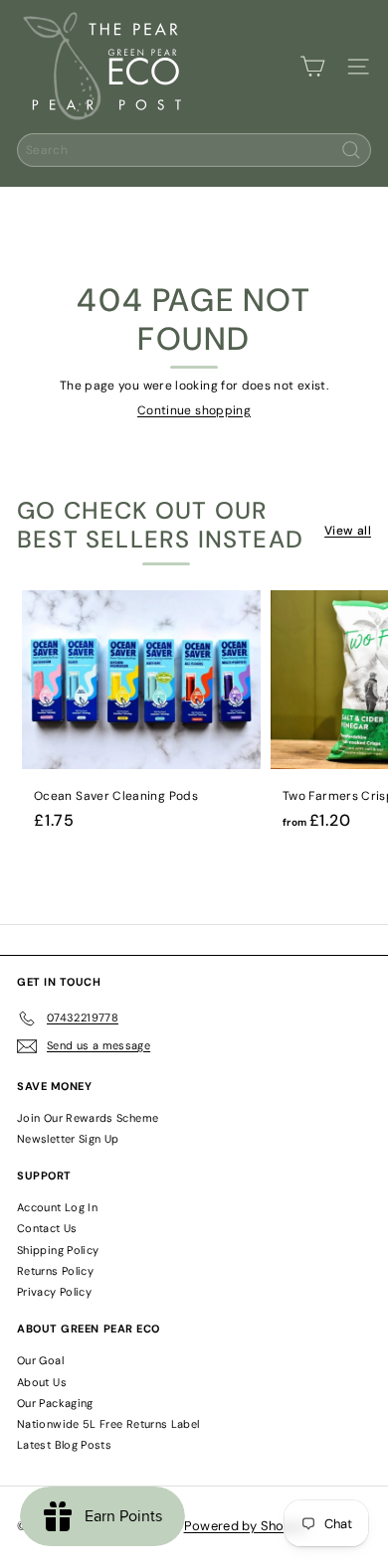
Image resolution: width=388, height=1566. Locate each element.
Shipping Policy (57, 1250)
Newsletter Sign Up (67, 1139)
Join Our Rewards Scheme (87, 1118)
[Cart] (312, 66)
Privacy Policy (54, 1292)
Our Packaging (55, 1403)
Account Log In (57, 1207)
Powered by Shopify (245, 1525)
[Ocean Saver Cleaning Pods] (141, 716)
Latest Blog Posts (64, 1445)
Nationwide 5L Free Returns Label (108, 1424)
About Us (42, 1382)
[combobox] (194, 150)
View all (347, 531)
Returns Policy (55, 1271)
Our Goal (40, 1360)
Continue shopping (194, 410)
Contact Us (47, 1228)
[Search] (351, 150)
